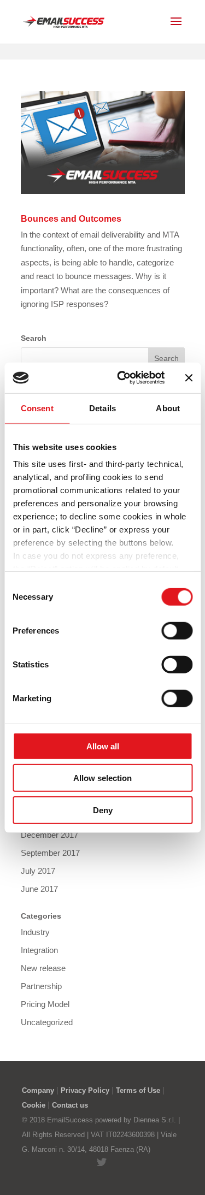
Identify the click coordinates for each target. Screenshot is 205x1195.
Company (38, 1090)
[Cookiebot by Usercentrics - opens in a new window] (122, 378)
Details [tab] (102, 407)
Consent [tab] (37, 407)
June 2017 (39, 889)
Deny (103, 809)
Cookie (33, 1105)
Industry (35, 932)
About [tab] (168, 407)
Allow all (102, 745)
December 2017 (49, 834)
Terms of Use (138, 1090)
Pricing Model (45, 1004)
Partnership (41, 986)
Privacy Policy (85, 1090)
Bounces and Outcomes (71, 218)
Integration (39, 950)
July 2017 (38, 870)
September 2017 (50, 852)
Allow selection (102, 778)
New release (43, 968)
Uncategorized (47, 1022)
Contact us (70, 1105)
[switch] (176, 630)
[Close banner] (188, 378)
